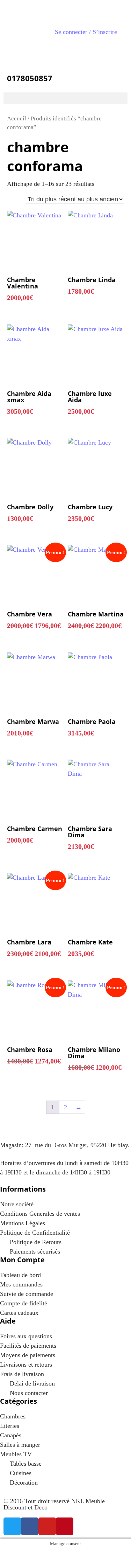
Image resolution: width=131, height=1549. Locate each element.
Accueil (16, 118)
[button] (65, 98)
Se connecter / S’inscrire (86, 31)
